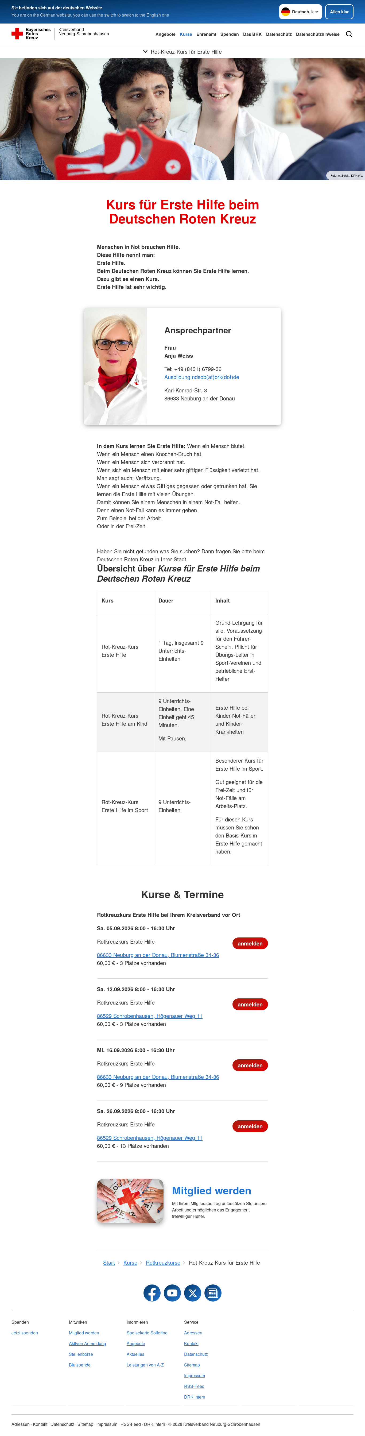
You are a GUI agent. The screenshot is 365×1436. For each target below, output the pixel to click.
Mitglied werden (211, 1190)
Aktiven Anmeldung (87, 1343)
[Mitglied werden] (130, 1201)
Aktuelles (135, 1354)
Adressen (193, 1333)
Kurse (186, 34)
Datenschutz (279, 34)
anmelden (250, 943)
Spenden (229, 34)
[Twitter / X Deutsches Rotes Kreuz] (192, 1293)
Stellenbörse (81, 1354)
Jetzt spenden (24, 1333)
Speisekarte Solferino (147, 1333)
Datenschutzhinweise (318, 34)
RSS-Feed (194, 1386)
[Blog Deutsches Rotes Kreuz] (213, 1293)
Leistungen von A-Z (145, 1365)
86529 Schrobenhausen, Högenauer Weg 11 (150, 1016)
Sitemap (192, 1365)
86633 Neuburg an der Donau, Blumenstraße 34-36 (158, 955)
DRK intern (194, 1397)
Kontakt (191, 1343)
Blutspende (80, 1365)
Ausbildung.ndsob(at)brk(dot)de (201, 377)
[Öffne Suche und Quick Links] (349, 34)
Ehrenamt (206, 34)
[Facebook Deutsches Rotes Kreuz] (152, 1293)
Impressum (194, 1375)
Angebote (166, 34)
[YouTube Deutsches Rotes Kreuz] (172, 1293)
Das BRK (252, 34)
